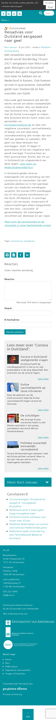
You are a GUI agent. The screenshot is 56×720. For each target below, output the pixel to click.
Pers (7, 662)
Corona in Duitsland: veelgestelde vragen (34, 358)
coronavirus (17, 240)
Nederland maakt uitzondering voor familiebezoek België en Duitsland (27, 535)
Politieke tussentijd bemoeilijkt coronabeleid (33, 446)
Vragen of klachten (15, 673)
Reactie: (9, 279)
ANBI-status (11, 666)
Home (8, 659)
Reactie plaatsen (15, 331)
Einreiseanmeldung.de (17, 124)
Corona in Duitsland (27, 347)
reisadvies (29, 240)
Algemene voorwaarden (18, 669)
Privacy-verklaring (12, 694)
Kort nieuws (10, 47)
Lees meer (43, 378)
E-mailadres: (12, 319)
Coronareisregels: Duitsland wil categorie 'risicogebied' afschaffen (27, 503)
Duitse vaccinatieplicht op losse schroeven (33, 387)
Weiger (50, 7)
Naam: (8, 308)
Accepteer (49, 3)
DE (7, 550)
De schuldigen (30, 415)
